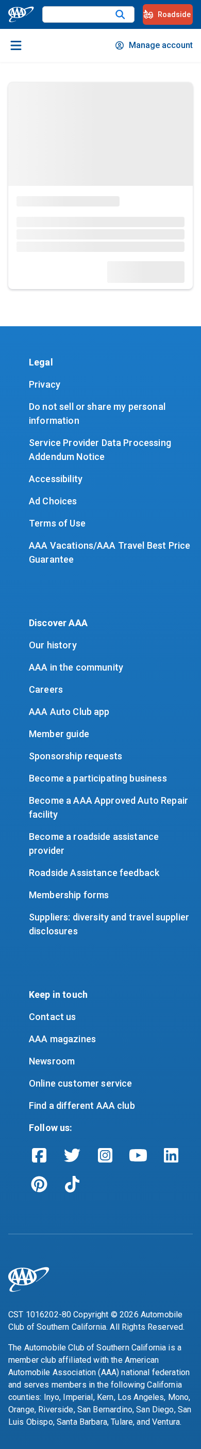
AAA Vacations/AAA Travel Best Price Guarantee (110, 552)
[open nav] (16, 45)
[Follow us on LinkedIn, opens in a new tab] (171, 1155)
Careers (46, 689)
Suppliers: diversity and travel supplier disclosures (110, 924)
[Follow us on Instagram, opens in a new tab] (105, 1155)
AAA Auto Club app (69, 711)
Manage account (161, 45)
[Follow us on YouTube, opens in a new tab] (138, 1155)
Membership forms (69, 894)
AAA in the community (76, 667)
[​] (120, 14)
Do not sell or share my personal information (98, 413)
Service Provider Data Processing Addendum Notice (101, 449)
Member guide (59, 733)
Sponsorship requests (75, 756)
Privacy (44, 384)
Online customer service (80, 1083)
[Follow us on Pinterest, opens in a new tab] (39, 1184)
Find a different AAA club (82, 1105)
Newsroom (52, 1061)
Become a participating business (98, 778)
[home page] (21, 14)
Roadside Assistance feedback (94, 872)
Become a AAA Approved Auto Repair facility (109, 807)
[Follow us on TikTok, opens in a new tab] (72, 1184)
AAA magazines (62, 1038)
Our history (53, 645)
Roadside (174, 14)
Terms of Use (57, 523)
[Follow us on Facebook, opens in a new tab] (39, 1155)
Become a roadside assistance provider (95, 843)
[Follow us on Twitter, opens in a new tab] (72, 1155)
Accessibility (55, 478)
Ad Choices (53, 501)
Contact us (52, 1016)
